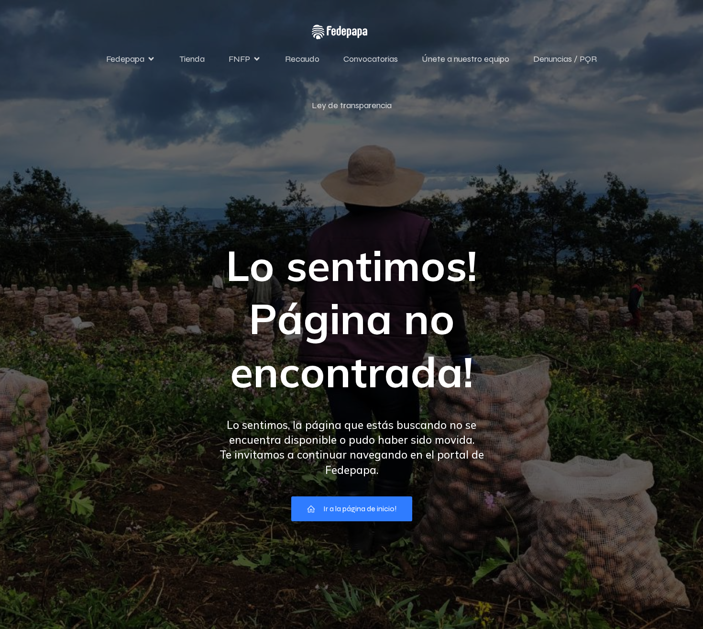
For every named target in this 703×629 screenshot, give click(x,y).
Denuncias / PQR (565, 59)
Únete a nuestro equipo (465, 59)
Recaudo (302, 59)
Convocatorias (370, 59)
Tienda (192, 59)
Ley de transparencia (352, 105)
